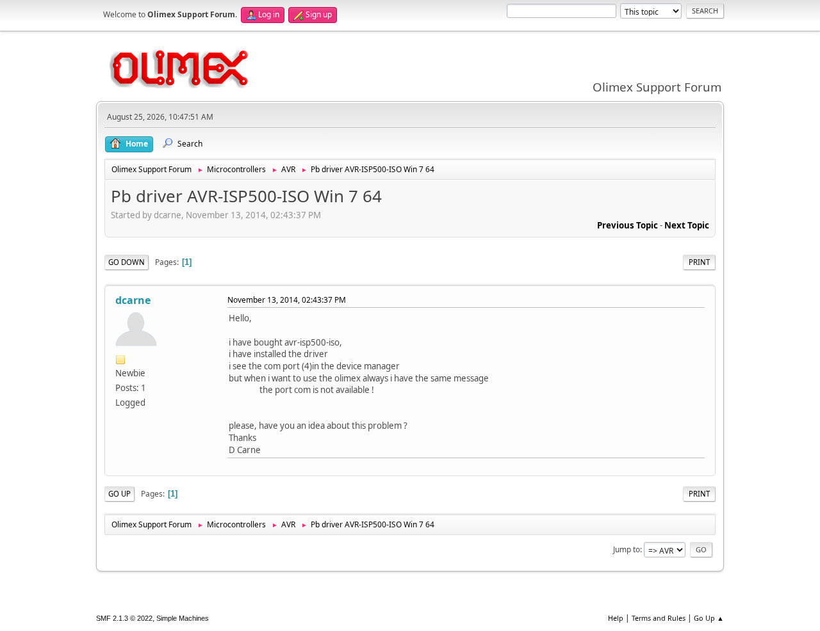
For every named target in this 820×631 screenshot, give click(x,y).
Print (699, 262)
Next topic (686, 225)
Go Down (126, 262)
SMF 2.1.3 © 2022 (124, 618)
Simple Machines (182, 618)
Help (615, 618)
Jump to (626, 549)
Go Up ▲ (709, 618)
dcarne (133, 300)
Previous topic (627, 225)
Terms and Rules (658, 618)
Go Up (119, 494)
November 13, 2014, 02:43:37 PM (286, 299)
